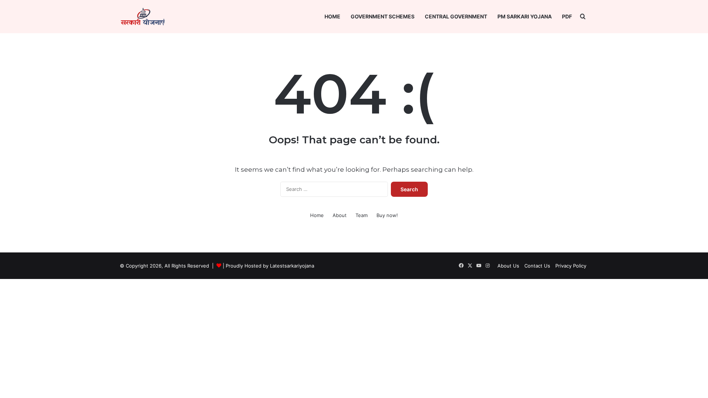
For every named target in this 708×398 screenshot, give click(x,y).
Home (332, 16)
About (340, 215)
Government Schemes (382, 16)
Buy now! (387, 215)
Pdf (567, 16)
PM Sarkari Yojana (524, 16)
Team (361, 215)
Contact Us (537, 266)
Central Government (456, 16)
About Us (508, 266)
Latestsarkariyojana (292, 266)
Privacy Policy (570, 266)
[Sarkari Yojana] (143, 16)
